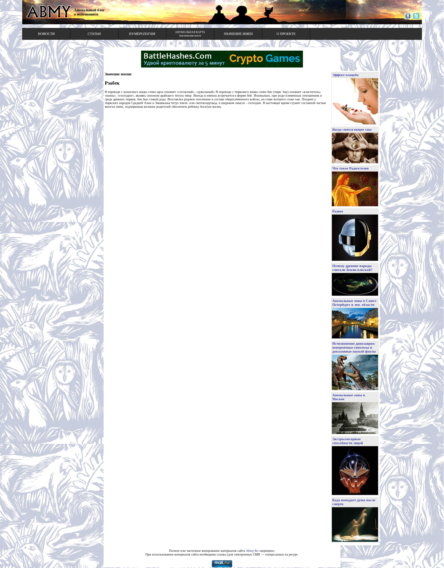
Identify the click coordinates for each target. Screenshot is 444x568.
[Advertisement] (217, 122)
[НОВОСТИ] (46, 38)
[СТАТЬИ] (94, 38)
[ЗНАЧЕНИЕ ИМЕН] (238, 38)
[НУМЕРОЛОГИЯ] (142, 38)
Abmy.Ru (252, 551)
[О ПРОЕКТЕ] (286, 38)
